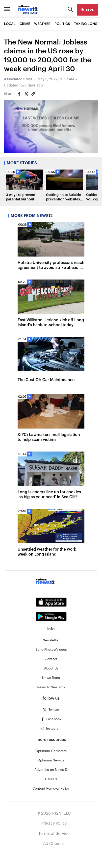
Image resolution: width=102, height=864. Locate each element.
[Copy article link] (33, 94)
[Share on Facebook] (19, 94)
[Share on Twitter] (26, 94)
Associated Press (18, 79)
